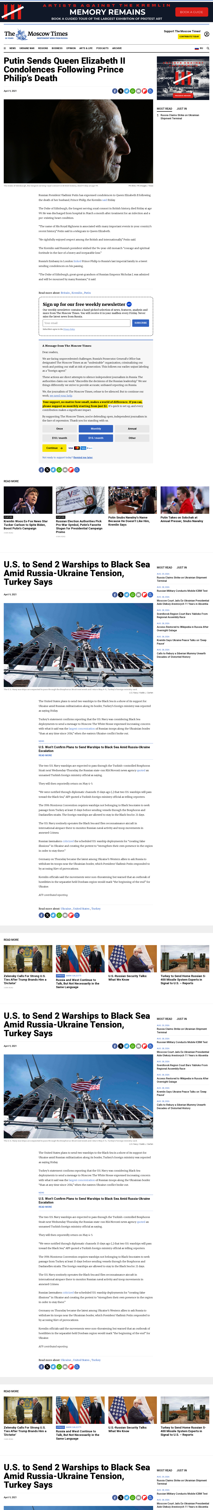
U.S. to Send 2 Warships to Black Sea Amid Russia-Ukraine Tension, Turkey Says (77, 573)
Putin (87, 292)
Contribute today (189, 36)
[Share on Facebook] (115, 91)
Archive (117, 48)
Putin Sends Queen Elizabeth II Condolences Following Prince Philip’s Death (64, 69)
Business (57, 48)
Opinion (71, 48)
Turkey (96, 908)
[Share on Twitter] (120, 91)
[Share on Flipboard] (144, 91)
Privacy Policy (69, 329)
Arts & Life (86, 48)
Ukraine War (26, 48)
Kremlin (77, 292)
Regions (43, 48)
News (13, 48)
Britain (65, 292)
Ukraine (66, 908)
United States (81, 908)
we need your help (61, 395)
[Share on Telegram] (126, 91)
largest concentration (82, 728)
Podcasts (102, 48)
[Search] (208, 48)
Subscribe (141, 323)
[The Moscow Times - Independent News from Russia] (36, 34)
